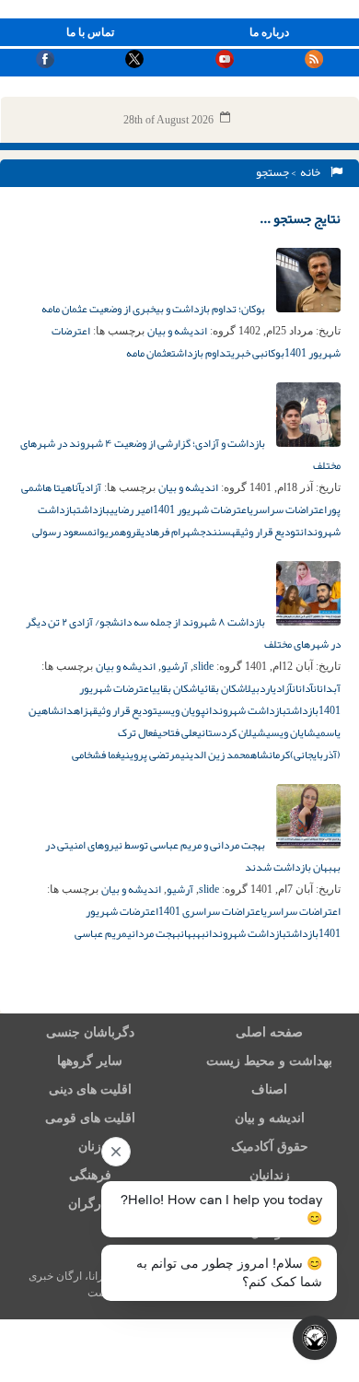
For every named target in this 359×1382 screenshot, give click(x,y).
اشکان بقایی (176, 688)
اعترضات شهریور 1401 (201, 509)
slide (203, 666)
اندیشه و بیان (177, 331)
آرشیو (174, 666)
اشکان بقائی (222, 688)
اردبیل (258, 688)
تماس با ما (90, 32)
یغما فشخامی (98, 755)
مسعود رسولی (62, 532)
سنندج (215, 532)
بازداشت (93, 509)
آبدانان (327, 688)
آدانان (302, 688)
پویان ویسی (181, 710)
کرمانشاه (270, 755)
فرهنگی (90, 1175)
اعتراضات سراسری (288, 509)
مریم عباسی (101, 933)
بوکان (274, 353)
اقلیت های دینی (90, 1089)
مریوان (106, 532)
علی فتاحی (177, 732)
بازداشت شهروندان (245, 710)
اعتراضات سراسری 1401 (210, 911)
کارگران (89, 1204)
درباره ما (269, 32)
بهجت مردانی (153, 933)
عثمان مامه (148, 353)
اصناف (269, 1089)
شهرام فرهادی (170, 532)
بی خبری (247, 353)
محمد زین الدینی (215, 755)
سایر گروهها (89, 1061)
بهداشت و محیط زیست (269, 1061)
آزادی (91, 487)
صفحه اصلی (269, 1032)
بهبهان (192, 933)
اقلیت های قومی (90, 1118)
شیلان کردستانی (231, 732)
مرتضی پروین (152, 755)
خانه (312, 172)
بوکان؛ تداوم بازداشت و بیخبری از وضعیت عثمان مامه (154, 309)
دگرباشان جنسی (90, 1032)
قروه (130, 532)
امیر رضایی (131, 509)
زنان (89, 1147)
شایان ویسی (291, 732)
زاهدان (74, 710)
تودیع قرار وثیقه (265, 532)
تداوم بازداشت (201, 353)
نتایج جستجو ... (300, 218)
